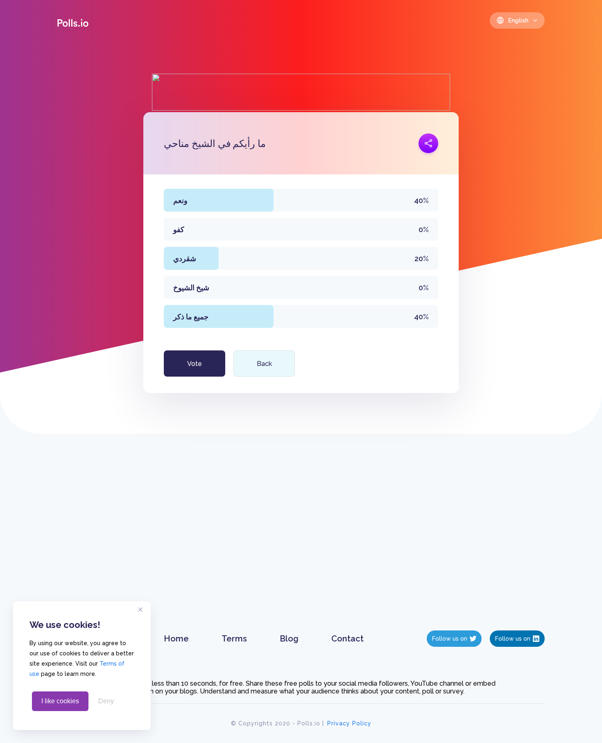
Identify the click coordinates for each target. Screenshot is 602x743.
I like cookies (60, 701)
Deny (106, 701)
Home (176, 639)
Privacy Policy (349, 723)
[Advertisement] (301, 540)
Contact (347, 639)
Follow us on (449, 638)
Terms (234, 639)
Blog (289, 639)
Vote (194, 364)
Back (264, 364)
